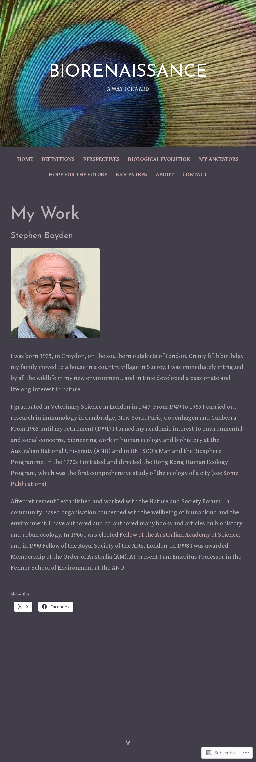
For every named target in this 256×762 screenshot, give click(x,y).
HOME (25, 159)
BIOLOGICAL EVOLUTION (159, 159)
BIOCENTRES (131, 174)
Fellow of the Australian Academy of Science (179, 534)
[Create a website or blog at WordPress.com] (128, 743)
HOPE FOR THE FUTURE (78, 174)
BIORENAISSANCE (128, 72)
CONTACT (194, 174)
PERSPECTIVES (101, 159)
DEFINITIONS (58, 159)
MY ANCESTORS (219, 159)
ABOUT (165, 174)
